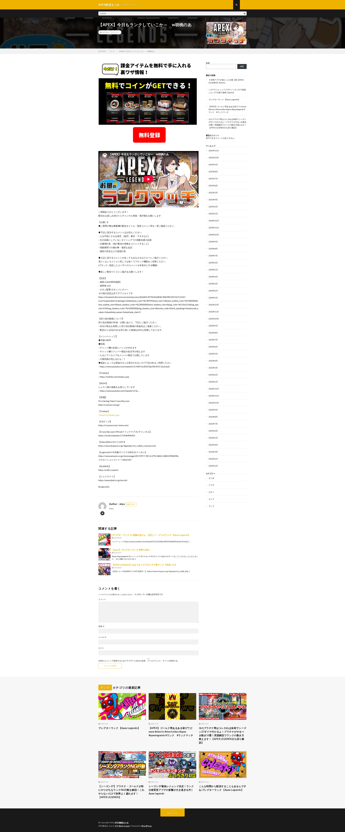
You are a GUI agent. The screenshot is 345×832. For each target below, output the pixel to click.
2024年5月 (213, 269)
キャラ (211, 499)
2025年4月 (213, 199)
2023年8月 (213, 333)
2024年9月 (213, 241)
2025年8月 (213, 171)
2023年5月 (213, 354)
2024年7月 (213, 255)
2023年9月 (213, 326)
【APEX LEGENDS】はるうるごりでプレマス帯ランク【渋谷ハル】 (144, 564)
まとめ (211, 478)
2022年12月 (214, 389)
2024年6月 (213, 262)
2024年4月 (213, 276)
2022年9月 (213, 410)
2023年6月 (213, 347)
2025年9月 (213, 164)
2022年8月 (213, 417)
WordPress (146, 826)
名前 (101, 626)
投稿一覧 (130, 504)
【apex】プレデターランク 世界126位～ (131, 549)
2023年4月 (213, 361)
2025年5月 (213, 192)
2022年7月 (213, 424)
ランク (116, 32)
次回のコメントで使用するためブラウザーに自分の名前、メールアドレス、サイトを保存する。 (139, 661)
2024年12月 (214, 220)
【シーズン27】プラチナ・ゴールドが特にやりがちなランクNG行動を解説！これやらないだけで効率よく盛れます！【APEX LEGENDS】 (121, 792)
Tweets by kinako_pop (108, 415)
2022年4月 (213, 445)
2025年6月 (213, 185)
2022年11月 (214, 396)
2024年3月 (213, 283)
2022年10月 (214, 403)
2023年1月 (213, 382)
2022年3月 (213, 452)
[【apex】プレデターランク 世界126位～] (104, 554)
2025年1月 (213, 213)
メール (102, 637)
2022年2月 (213, 459)
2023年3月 (213, 368)
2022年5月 (213, 438)
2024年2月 (213, 291)
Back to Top (173, 813)
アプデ (211, 485)
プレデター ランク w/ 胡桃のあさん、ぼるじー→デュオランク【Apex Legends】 (151, 535)
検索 (208, 63)
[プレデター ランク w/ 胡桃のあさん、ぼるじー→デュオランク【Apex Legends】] (104, 539)
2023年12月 (214, 305)
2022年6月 (213, 431)
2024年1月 (213, 298)
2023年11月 (214, 312)
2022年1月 (213, 466)
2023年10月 (214, 319)
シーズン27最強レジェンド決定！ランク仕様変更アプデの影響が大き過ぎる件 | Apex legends (171, 790)
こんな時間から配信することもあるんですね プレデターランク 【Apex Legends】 (222, 788)
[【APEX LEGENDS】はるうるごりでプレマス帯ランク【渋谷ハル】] (104, 569)
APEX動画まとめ (122, 822)
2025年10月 (214, 157)
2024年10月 (214, 234)
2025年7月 (213, 178)
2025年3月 (213, 206)
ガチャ (211, 492)
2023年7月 (213, 340)
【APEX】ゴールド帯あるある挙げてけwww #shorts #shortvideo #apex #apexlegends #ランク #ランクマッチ (227, 109)
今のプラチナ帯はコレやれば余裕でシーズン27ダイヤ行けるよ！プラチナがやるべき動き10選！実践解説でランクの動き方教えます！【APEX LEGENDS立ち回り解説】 (222, 735)
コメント (102, 599)
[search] (245, 13)
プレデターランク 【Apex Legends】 (224, 99)
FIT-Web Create (122, 826)
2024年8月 (213, 248)
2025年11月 (214, 150)
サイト (101, 648)
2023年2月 (213, 375)
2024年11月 (214, 227)
